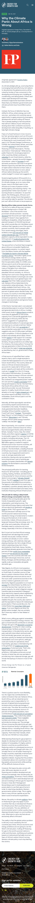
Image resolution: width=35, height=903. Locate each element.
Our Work (10, 865)
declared (5, 216)
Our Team (26, 865)
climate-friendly (24, 478)
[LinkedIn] (5, 890)
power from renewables (21, 551)
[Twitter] (2, 890)
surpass (4, 585)
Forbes (18, 413)
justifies (16, 480)
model (12, 371)
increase (21, 161)
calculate (5, 281)
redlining (25, 799)
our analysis (23, 327)
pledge (9, 338)
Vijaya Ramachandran (16, 42)
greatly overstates (20, 382)
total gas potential (25, 348)
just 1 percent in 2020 (9, 718)
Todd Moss (5, 42)
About (4, 865)
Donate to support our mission (11, 872)
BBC (19, 421)
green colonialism (8, 776)
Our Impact (5, 869)
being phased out (23, 392)
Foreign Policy (22, 80)
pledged (12, 146)
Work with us (6, 874)
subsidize (5, 157)
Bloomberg (13, 417)
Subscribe (27, 886)
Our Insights (18, 865)
